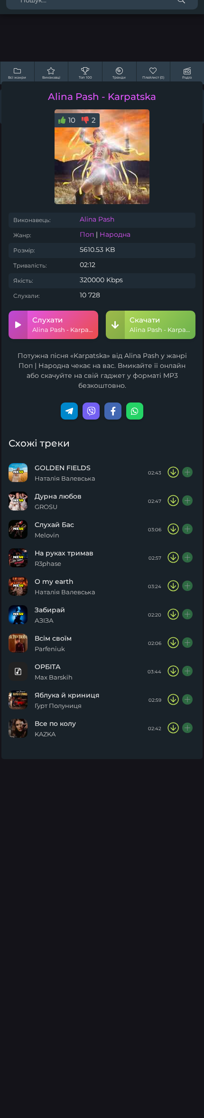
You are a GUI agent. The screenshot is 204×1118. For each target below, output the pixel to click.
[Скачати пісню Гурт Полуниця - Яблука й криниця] (173, 700)
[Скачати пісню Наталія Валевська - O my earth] (173, 586)
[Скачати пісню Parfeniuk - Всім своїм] (173, 643)
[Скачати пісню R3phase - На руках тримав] (173, 558)
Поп (87, 234)
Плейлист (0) (153, 77)
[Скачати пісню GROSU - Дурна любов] (173, 501)
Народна (115, 234)
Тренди (119, 77)
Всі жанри (17, 77)
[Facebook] (112, 411)
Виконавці (51, 77)
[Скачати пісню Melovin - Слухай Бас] (173, 529)
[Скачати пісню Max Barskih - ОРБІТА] (173, 671)
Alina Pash (97, 219)
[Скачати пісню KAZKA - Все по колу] (173, 728)
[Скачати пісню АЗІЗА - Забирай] (173, 615)
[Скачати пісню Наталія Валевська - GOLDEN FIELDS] (173, 472)
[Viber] (91, 411)
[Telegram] (69, 411)
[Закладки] (187, 472)
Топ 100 (85, 77)
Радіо (187, 77)
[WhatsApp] (134, 411)
